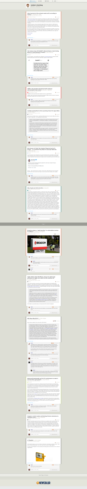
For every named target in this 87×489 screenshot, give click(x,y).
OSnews (29, 281)
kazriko (34, 261)
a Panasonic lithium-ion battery (39, 398)
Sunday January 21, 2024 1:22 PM (33, 113)
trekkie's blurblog (37, 5)
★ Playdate (30, 440)
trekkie (32, 39)
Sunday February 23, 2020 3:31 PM (33, 319)
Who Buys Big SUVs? (32, 318)
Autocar (35, 393)
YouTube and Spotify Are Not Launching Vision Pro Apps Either (43, 110)
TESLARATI (30, 382)
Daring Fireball (30, 114)
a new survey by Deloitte (31, 19)
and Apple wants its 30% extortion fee (33, 286)
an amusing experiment (48, 56)
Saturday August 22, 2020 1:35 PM (33, 280)
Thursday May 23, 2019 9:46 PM (33, 441)
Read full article (29, 33)
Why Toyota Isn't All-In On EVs (35, 188)
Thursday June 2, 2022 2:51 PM (33, 232)
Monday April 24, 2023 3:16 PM (33, 151)
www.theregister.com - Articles (32, 92)
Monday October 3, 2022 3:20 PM (33, 189)
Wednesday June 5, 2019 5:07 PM (33, 418)
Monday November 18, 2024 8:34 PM (34, 91)
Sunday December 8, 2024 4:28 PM (33, 53)
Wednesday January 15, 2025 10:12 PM (34, 15)
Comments (29, 34)
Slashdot (29, 190)
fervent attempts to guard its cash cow (42, 299)
